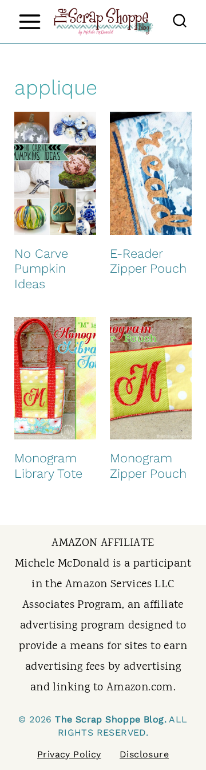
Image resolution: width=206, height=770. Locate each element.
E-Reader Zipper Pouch (148, 261)
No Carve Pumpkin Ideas (41, 268)
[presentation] (55, 173)
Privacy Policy (69, 754)
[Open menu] (29, 21)
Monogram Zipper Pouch (148, 465)
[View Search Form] (179, 21)
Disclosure (144, 754)
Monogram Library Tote (48, 465)
